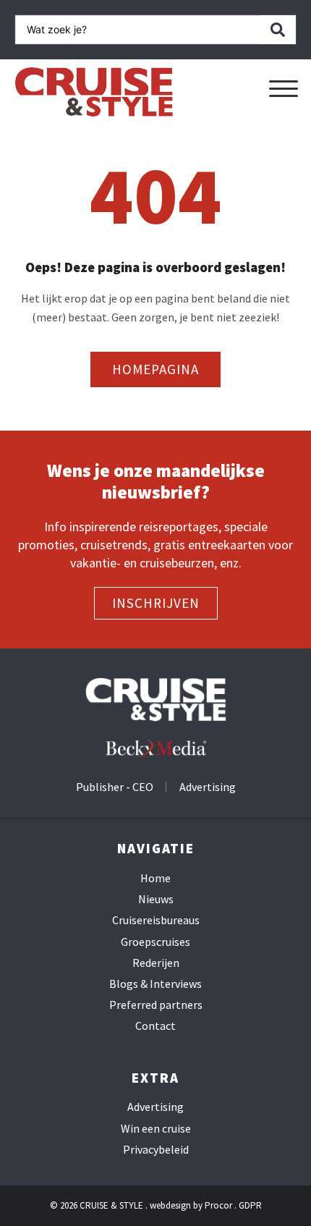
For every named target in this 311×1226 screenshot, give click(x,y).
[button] (283, 89)
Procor (218, 1205)
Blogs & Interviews (155, 984)
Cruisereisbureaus (156, 920)
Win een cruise (156, 1129)
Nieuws (156, 899)
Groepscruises (155, 942)
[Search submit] (278, 29)
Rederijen (155, 963)
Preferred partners (156, 1005)
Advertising (155, 1107)
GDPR (250, 1205)
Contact (155, 1026)
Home (155, 878)
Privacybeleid (156, 1150)
